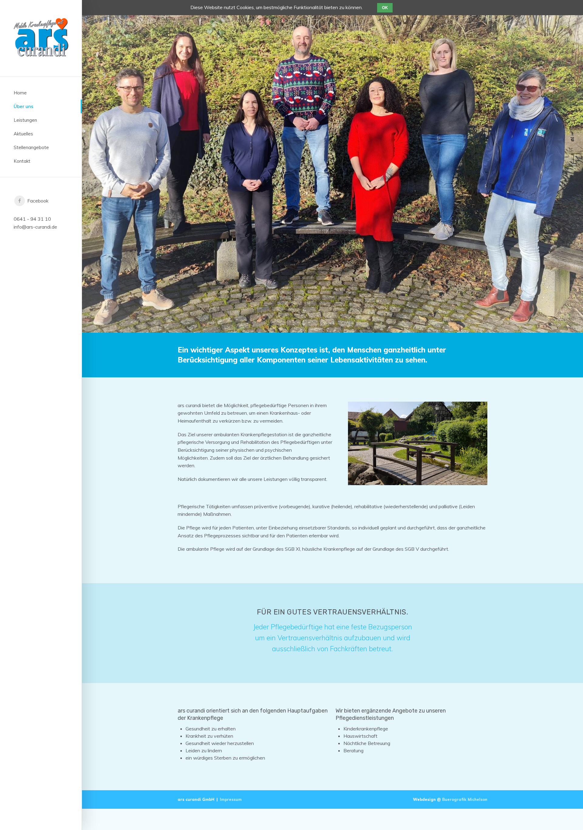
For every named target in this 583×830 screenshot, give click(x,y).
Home (20, 93)
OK (385, 7)
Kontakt (22, 161)
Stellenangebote (31, 147)
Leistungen (25, 120)
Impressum (231, 799)
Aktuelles (23, 134)
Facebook (37, 201)
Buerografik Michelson (464, 799)
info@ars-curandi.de (35, 227)
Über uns (23, 106)
